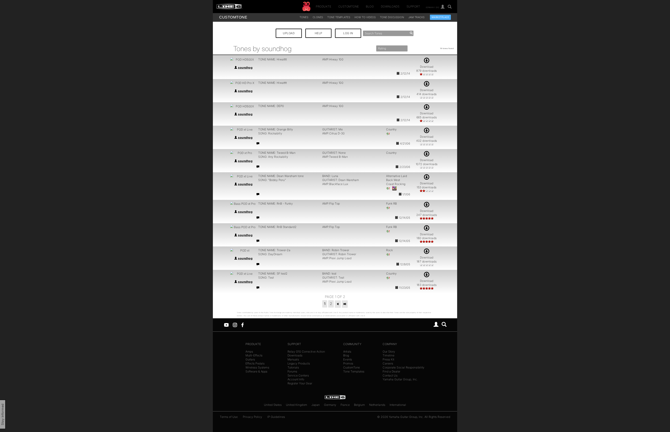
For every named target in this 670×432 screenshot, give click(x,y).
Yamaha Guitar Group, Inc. (400, 379)
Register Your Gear (300, 383)
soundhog (245, 67)
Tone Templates (338, 17)
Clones (318, 17)
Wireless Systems (257, 367)
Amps (249, 351)
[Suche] (450, 7)
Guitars (250, 359)
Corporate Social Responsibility (404, 367)
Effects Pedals (255, 363)
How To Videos (365, 17)
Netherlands (377, 405)
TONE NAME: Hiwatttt (272, 59)
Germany (330, 405)
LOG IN (348, 33)
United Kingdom (296, 405)
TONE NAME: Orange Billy (275, 129)
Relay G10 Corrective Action (306, 351)
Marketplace (440, 17)
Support (413, 6)
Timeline (388, 355)
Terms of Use (229, 417)
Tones (304, 17)
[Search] (444, 325)
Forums (292, 371)
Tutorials (293, 367)
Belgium (359, 405)
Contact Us (390, 375)
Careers (388, 363)
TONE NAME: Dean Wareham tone (281, 176)
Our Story (389, 351)
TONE (233, 17)
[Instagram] (235, 324)
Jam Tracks (416, 17)
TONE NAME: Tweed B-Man (276, 152)
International (398, 405)
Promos (348, 363)
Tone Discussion (392, 17)
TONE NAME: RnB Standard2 (277, 227)
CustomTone (348, 6)
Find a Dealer (391, 371)
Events (347, 359)
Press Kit (388, 359)
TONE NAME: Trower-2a (274, 250)
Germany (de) (432, 7)
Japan (315, 405)
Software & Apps (256, 371)
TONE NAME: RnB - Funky (275, 203)
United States (273, 405)
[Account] (443, 7)
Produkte (323, 6)
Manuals (293, 359)
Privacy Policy (252, 417)
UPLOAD (289, 33)
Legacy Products (299, 363)
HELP (318, 33)
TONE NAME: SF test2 (273, 273)
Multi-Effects (254, 355)
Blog (370, 6)
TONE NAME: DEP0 (271, 106)
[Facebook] (242, 324)
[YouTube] (226, 324)
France (345, 405)
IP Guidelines (276, 417)
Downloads (390, 6)
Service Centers (298, 375)
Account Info (296, 379)
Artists (347, 351)
